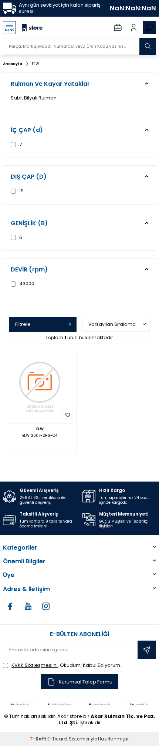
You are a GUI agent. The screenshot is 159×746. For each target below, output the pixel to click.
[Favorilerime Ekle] (67, 414)
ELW (35, 63)
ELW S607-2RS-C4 (39, 435)
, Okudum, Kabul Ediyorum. (66, 665)
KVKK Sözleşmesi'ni (34, 665)
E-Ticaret (57, 739)
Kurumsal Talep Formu (85, 681)
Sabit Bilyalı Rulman (34, 98)
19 (21, 191)
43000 (26, 283)
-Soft (38, 739)
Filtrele (23, 324)
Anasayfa (12, 63)
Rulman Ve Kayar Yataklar (50, 83)
